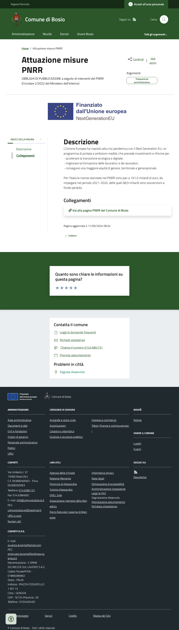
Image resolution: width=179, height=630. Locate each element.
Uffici (10, 453)
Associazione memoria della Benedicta (68, 503)
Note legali (98, 478)
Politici (11, 448)
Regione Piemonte (20, 4)
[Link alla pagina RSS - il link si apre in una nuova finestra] (134, 19)
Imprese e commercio (104, 420)
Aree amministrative (19, 420)
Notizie (138, 420)
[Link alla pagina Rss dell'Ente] (136, 472)
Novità (47, 34)
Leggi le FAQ (99, 493)
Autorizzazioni (58, 426)
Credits (73, 616)
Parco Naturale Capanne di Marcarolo (68, 515)
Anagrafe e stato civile (63, 420)
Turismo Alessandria (61, 489)
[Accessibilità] (11, 619)
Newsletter (140, 477)
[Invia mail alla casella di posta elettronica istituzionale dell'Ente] (30, 500)
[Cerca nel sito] (162, 19)
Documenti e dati (17, 426)
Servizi (64, 34)
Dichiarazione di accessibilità (108, 484)
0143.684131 (27, 490)
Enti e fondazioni (17, 431)
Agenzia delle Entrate (62, 473)
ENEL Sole (56, 495)
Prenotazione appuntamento (108, 502)
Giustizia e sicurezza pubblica (66, 437)
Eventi (137, 449)
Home (25, 48)
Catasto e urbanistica (62, 431)
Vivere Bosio (85, 34)
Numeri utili (14, 521)
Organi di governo (18, 437)
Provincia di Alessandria (63, 484)
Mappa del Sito (101, 616)
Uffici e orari (14, 516)
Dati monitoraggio (18, 616)
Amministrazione (23, 34)
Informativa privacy (103, 473)
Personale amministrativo (22, 442)
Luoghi (137, 443)
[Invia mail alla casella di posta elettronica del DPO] (24, 545)
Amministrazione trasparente (109, 489)
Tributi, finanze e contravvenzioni (110, 428)
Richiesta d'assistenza (104, 506)
